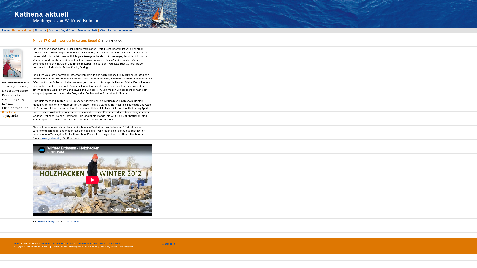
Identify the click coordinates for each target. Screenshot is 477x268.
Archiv (112, 30)
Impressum (125, 30)
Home (6, 30)
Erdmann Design (46, 221)
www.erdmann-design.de (122, 246)
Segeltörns (68, 30)
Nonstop (40, 30)
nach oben (170, 244)
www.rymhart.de (50, 138)
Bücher (53, 30)
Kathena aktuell (22, 30)
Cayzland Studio (72, 221)
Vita (102, 30)
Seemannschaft (87, 30)
